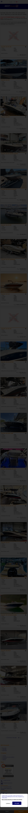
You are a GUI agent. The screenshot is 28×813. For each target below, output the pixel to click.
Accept (17, 803)
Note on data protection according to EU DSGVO (12, 799)
